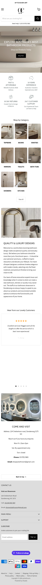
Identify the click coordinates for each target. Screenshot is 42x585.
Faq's (11, 573)
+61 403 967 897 (10, 503)
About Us (4, 573)
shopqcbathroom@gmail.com (16, 507)
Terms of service (32, 576)
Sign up (33, 537)
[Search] (38, 18)
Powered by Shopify (21, 581)
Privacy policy (9, 576)
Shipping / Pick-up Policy (30, 573)
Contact (17, 573)
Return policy (20, 576)
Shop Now (21, 56)
